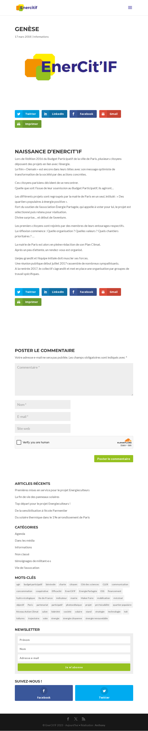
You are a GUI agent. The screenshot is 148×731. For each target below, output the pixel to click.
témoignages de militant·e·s (33, 561)
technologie (114, 611)
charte (62, 584)
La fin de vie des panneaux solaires (37, 497)
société (67, 611)
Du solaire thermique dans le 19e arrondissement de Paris (52, 517)
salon (45, 611)
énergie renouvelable (97, 618)
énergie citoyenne (72, 618)
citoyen (73, 584)
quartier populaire (122, 604)
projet (88, 604)
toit (126, 611)
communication (120, 584)
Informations (41, 36)
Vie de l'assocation (27, 567)
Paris (30, 604)
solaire (78, 611)
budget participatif (33, 584)
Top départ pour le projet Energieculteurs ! (43, 503)
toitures (20, 618)
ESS (102, 591)
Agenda (20, 533)
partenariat (42, 604)
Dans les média (24, 540)
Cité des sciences (90, 584)
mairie (74, 598)
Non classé (22, 554)
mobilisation (103, 598)
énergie (55, 618)
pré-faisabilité (102, 604)
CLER (105, 584)
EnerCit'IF (70, 591)
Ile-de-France (46, 598)
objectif (20, 604)
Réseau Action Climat (27, 611)
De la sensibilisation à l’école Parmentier (41, 510)
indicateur (61, 598)
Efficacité (56, 591)
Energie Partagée (88, 591)
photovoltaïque (74, 604)
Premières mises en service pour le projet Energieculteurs (52, 490)
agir (18, 584)
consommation (24, 591)
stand (89, 611)
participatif (57, 604)
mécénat (118, 598)
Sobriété (55, 611)
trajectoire (33, 618)
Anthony (100, 725)
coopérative (42, 591)
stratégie (99, 611)
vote (45, 618)
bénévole (51, 584)
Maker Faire (87, 598)
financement (114, 591)
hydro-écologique (25, 598)
